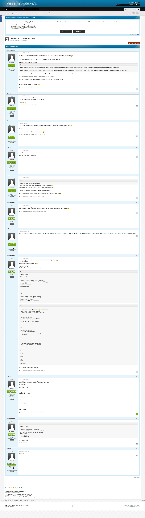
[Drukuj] (19, 487)
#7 (136, 228)
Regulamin (143, 500)
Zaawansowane (137, 5)
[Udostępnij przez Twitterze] (5, 487)
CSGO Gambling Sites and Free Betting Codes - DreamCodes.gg (19, 498)
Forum (8, 9)
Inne (36, 9)
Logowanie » (131, 2)
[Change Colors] (139, 4)
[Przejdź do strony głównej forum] (22, 3)
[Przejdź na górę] (72, 506)
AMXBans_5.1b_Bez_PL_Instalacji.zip (27, 104)
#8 (136, 255)
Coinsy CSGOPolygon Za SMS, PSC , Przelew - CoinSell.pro (18, 494)
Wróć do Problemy (136, 477)
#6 (136, 202)
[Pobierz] (21, 487)
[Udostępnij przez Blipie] (11, 487)
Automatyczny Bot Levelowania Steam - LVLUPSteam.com (18, 496)
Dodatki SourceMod (28, 9)
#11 (136, 448)
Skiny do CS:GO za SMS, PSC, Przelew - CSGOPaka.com (18, 495)
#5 (136, 175)
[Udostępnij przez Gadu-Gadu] (15, 487)
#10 (136, 418)
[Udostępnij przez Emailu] (17, 487)
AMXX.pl (133, 506)
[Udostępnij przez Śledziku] (13, 487)
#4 (136, 147)
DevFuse (137, 34)
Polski (13, 505)
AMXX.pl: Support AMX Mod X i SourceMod (9, 500)
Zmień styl (9, 505)
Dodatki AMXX (17, 9)
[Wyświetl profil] (11, 57)
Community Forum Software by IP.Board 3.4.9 (131, 505)
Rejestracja (137, 2)
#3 (136, 120)
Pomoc (27, 505)
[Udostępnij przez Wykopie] (9, 487)
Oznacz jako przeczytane (20, 505)
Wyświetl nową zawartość (130, 9)
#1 (136, 50)
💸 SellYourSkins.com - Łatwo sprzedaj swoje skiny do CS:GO (47, 498)
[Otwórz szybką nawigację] (138, 9)
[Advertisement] (32, 482)
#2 (136, 93)
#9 (136, 376)
